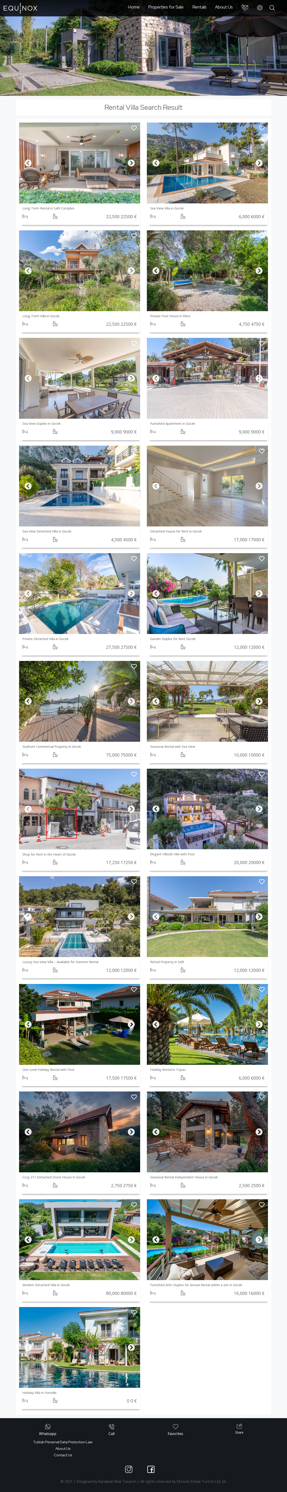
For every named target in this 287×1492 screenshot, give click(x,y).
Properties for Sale (166, 7)
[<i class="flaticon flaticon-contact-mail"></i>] (245, 8)
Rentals (199, 7)
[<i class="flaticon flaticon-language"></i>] (260, 8)
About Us (224, 7)
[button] (28, 163)
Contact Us (63, 1455)
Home (134, 7)
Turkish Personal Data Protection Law (62, 1442)
